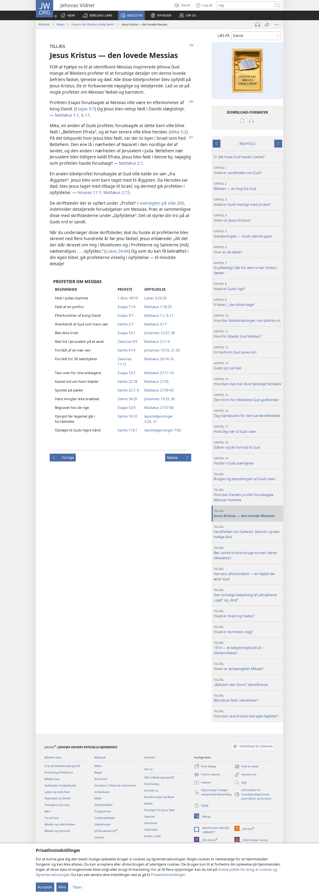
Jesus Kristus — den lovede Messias (244, 513)
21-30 (175, 350)
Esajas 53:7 (126, 372)
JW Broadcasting (106, 831)
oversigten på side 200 (162, 203)
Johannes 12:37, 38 (159, 332)
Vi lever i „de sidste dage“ (234, 302)
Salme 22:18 (127, 381)
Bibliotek (44, 24)
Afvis (62, 887)
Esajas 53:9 (126, 407)
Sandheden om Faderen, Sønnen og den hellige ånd (247, 532)
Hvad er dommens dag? (233, 629)
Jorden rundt (152, 836)
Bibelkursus (51, 779)
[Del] (267, 24)
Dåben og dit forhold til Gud (237, 445)
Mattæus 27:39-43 (159, 390)
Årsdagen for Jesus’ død (159, 810)
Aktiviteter (151, 823)
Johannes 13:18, (157, 350)
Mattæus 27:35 (156, 381)
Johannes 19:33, (157, 399)
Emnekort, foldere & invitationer (115, 785)
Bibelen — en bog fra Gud (235, 186)
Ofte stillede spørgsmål (159, 777)
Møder (148, 803)
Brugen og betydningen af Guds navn (244, 476)
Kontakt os (151, 790)
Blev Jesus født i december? (236, 698)
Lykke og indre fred (56, 792)
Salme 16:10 (127, 416)
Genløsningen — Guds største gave (243, 234)
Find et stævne (207, 774)
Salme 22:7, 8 (128, 390)
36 (172, 399)
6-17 (85, 115)
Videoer (99, 837)
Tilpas (77, 887)
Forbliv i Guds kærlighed (234, 461)
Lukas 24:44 (117, 251)
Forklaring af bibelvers (58, 772)
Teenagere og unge (56, 805)
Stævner (149, 816)
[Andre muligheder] (277, 24)
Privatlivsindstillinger (167, 874)
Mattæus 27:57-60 (159, 407)
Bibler (98, 766)
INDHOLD (247, 143)
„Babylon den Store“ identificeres (241, 682)
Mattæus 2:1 (131, 163)
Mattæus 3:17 (155, 324)
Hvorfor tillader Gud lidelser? (237, 334)
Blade (98, 798)
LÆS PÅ (223, 35)
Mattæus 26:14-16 (159, 359)
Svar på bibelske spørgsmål (62, 766)
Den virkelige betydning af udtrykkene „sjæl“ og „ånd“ (245, 595)
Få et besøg (151, 784)
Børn (47, 811)
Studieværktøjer (104, 818)
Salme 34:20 (127, 399)
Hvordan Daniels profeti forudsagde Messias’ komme (243, 495)
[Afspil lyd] (257, 24)
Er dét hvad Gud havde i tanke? (239, 156)
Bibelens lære (53, 757)
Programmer (102, 811)
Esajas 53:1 (126, 332)
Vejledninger (102, 824)
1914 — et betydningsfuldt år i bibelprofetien (238, 648)
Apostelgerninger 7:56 (162, 430)
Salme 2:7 (125, 324)
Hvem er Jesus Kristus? (232, 218)
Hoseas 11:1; (89, 192)
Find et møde (246, 766)
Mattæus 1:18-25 (158, 306)
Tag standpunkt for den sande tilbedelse (247, 413)
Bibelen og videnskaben (59, 824)
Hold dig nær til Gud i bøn (235, 429)
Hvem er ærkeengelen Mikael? (238, 666)
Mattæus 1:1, (67, 115)
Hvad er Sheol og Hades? (234, 613)
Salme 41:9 (126, 350)
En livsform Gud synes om (235, 350)
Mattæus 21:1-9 (157, 341)
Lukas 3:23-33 (155, 298)
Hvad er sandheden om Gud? (237, 170)
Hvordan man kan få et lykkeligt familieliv (247, 381)
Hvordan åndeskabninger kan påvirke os (247, 318)
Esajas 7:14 (126, 306)
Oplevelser (151, 829)
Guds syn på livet (228, 365)
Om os (148, 769)
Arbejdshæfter (103, 805)
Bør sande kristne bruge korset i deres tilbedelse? (245, 553)
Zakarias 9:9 (127, 341)
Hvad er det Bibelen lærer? (93, 24)
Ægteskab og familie (57, 798)
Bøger (60, 24)
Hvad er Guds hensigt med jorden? (242, 202)
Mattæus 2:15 (116, 192)
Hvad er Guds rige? (229, 286)
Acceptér (45, 887)
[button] (98, 15)
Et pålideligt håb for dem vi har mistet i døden (245, 268)
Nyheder (149, 757)
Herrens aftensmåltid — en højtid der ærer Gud (244, 574)
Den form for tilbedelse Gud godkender (246, 397)
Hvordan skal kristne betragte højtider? (246, 713)
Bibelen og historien (57, 831)
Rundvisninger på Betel (159, 797)
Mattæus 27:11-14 (159, 372)
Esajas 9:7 (85, 109)
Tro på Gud (51, 818)
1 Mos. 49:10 (128, 298)
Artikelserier (102, 792)
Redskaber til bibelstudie (60, 785)
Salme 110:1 (127, 430)
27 (154, 421)
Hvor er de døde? (228, 249)
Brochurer (100, 779)
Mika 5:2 (178, 132)
